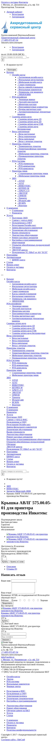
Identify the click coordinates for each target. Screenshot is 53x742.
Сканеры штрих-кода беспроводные (28, 333)
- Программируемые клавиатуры (32, 107)
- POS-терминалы (25, 163)
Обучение (16, 247)
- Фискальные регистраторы (30, 80)
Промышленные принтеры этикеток (29, 358)
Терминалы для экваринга (24, 299)
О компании (12, 208)
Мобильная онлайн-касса (23, 289)
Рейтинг (5, 600)
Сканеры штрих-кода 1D (23, 326)
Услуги (10, 215)
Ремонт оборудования (17, 708)
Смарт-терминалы (20, 291)
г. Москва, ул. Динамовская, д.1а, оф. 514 (20, 659)
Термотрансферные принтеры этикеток (30, 353)
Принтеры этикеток (21, 144)
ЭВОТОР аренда (20, 250)
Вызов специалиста (21, 232)
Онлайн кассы (18, 75)
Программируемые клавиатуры (26, 313)
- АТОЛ (20, 181)
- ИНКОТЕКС (24, 186)
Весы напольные (20, 343)
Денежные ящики (20, 306)
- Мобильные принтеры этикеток (32, 154)
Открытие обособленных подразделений (31, 245)
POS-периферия (19, 97)
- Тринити (22, 198)
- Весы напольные (25, 139)
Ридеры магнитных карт (23, 316)
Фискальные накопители (23, 296)
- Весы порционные (26, 136)
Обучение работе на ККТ (18, 710)
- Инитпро (22, 205)
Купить (5, 562)
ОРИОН (16, 395)
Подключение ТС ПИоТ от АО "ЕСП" (30, 252)
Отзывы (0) (12, 569)
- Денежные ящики (26, 99)
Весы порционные (20, 340)
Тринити (16, 397)
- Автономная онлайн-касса (30, 77)
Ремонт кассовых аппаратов (25, 237)
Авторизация (18, 17)
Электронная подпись (17, 696)
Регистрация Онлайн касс (24, 225)
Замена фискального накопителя (27, 228)
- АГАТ (20, 183)
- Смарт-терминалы (26, 84)
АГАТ (14, 382)
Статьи (10, 262)
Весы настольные (20, 338)
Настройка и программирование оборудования (28, 439)
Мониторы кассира (21, 311)
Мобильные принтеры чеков (25, 375)
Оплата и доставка (9, 2)
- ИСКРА (21, 203)
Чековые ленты (14, 686)
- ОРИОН (21, 195)
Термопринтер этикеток (23, 350)
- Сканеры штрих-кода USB (30, 124)
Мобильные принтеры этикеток (27, 355)
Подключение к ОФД (22, 223)
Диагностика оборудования (25, 235)
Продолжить (7, 603)
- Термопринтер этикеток (29, 146)
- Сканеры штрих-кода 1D (29, 119)
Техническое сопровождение (20, 698)
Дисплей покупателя (21, 308)
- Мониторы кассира (26, 104)
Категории (12, 70)
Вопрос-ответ (13, 265)
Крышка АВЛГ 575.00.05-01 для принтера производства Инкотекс (20, 614)
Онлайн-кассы (13, 676)
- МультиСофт (23, 200)
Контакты (23, 2)
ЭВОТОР (16, 392)
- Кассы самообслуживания (30, 87)
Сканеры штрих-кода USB (24, 331)
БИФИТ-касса (18, 260)
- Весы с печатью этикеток (29, 141)
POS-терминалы (19, 363)
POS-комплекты (19, 368)
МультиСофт (18, 400)
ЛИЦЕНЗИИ (18, 301)
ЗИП (14, 178)
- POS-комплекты (25, 168)
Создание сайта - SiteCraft (13, 739)
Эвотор (10, 679)
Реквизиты (17, 213)
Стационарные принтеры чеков (26, 373)
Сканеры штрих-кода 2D (23, 328)
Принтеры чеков (19, 171)
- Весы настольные (26, 134)
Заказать (6, 640)
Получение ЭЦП (20, 218)
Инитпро (16, 405)
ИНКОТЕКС (18, 385)
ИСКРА (15, 402)
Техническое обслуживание (25, 230)
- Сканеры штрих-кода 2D (29, 121)
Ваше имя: (6, 581)
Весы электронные (20, 131)
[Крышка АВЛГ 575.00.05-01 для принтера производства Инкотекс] (29, 536)
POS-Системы (18, 161)
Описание (11, 566)
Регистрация (18, 14)
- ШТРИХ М (23, 188)
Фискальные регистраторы (24, 286)
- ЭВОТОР (22, 193)
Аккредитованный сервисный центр (18, 37)
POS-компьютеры (20, 365)
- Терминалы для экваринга (30, 92)
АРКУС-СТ (17, 390)
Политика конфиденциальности (21, 730)
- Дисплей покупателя (27, 102)
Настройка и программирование (22, 701)
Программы (12, 255)
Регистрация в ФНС (16, 691)
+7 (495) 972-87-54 (9, 40)
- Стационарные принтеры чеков (32, 173)
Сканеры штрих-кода (22, 117)
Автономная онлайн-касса (24, 284)
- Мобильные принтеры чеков (31, 176)
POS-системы (13, 681)
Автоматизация (14, 257)
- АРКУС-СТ (23, 191)
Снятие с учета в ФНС (22, 220)
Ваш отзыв (6, 593)
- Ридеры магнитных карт (29, 109)
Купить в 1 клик (17, 562)
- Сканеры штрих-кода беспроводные (27, 127)
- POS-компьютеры (26, 166)
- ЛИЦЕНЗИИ (24, 94)
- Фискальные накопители (29, 89)
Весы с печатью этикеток (23, 345)
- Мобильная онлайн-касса (29, 82)
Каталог (10, 72)
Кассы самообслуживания (24, 294)
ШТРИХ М (17, 387)
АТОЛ (15, 380)
